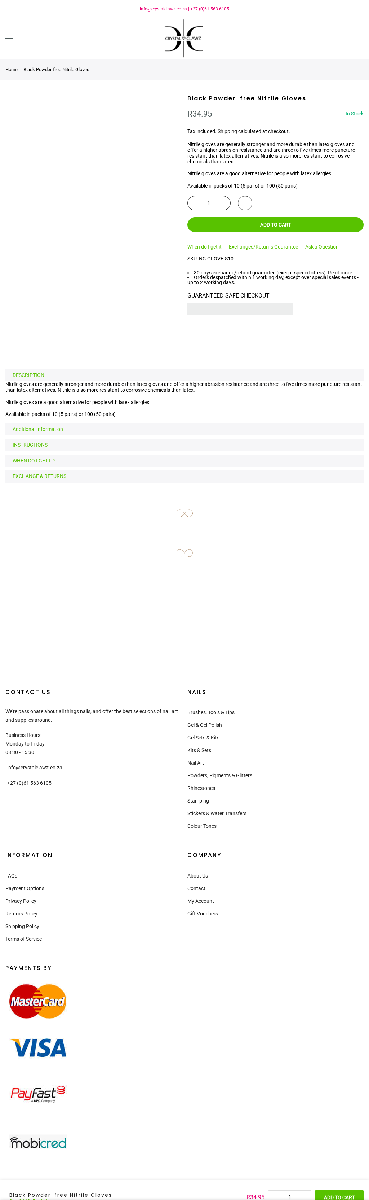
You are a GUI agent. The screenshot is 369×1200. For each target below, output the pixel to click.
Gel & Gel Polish (204, 725)
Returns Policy (21, 914)
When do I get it (204, 247)
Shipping (227, 131)
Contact (196, 888)
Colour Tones (202, 826)
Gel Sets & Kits (203, 737)
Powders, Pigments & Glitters (219, 775)
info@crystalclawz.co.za (163, 9)
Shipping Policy (22, 926)
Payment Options (24, 888)
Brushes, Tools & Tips (211, 712)
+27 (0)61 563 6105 (209, 9)
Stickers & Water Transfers (216, 813)
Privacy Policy (20, 901)
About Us (197, 876)
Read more (340, 273)
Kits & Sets (199, 750)
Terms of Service (23, 939)
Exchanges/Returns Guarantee (263, 247)
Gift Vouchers (202, 914)
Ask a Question (322, 247)
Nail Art (195, 763)
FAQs (11, 876)
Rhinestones (201, 788)
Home (11, 69)
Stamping (198, 801)
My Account (200, 901)
